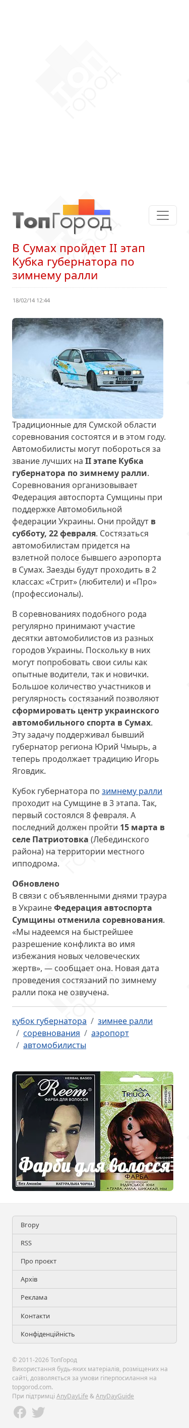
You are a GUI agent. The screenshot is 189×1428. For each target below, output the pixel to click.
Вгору (30, 1224)
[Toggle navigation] (163, 215)
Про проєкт (38, 1260)
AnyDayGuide (115, 1396)
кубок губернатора (49, 1020)
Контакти (35, 1315)
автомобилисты (54, 1045)
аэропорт (110, 1033)
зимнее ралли (125, 1020)
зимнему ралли (132, 791)
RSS (26, 1242)
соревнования (51, 1033)
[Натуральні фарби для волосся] (92, 1130)
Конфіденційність (48, 1333)
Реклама (34, 1297)
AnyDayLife (72, 1396)
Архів (29, 1279)
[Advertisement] (94, 94)
